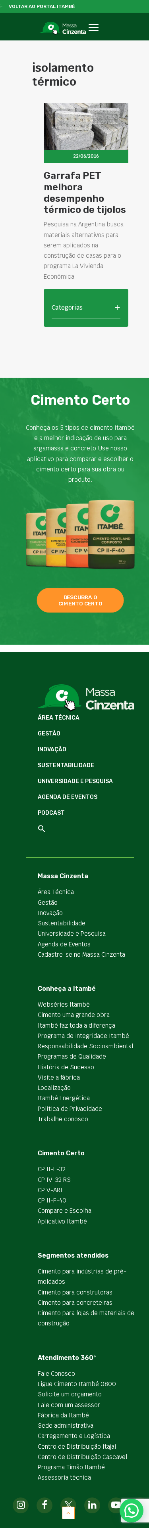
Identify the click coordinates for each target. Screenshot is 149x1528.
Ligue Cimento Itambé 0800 (77, 1384)
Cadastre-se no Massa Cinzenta (81, 954)
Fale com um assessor (69, 1405)
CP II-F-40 (52, 1200)
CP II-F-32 (52, 1169)
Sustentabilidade (66, 765)
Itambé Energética (64, 1098)
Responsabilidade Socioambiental (85, 1046)
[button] (93, 36)
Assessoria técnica (64, 1477)
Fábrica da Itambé (63, 1415)
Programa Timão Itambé (71, 1467)
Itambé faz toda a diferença (76, 1025)
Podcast (51, 813)
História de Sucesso (66, 1067)
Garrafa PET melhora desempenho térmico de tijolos (85, 192)
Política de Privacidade (70, 1108)
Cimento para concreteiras (75, 1302)
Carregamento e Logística (74, 1436)
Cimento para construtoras (75, 1292)
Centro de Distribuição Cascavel (82, 1457)
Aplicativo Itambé (62, 1221)
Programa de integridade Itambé (83, 1036)
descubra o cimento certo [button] (80, 600)
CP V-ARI (50, 1190)
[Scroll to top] (68, 1512)
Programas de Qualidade (72, 1056)
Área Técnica (58, 717)
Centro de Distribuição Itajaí (77, 1446)
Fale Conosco (56, 1373)
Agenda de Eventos (67, 797)
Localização (54, 1087)
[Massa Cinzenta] (62, 28)
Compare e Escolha (64, 1210)
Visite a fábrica (59, 1077)
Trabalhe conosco (63, 1119)
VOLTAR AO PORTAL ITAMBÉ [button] (42, 6)
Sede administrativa (65, 1425)
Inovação (52, 749)
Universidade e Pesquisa (75, 781)
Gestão (49, 733)
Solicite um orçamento (70, 1394)
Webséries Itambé (64, 1004)
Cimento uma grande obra (74, 1015)
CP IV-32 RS (54, 1179)
